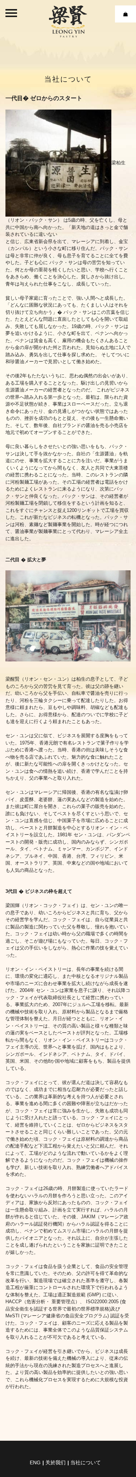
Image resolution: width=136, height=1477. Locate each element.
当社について (85, 1462)
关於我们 (55, 1462)
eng (35, 1462)
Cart (125, 13)
